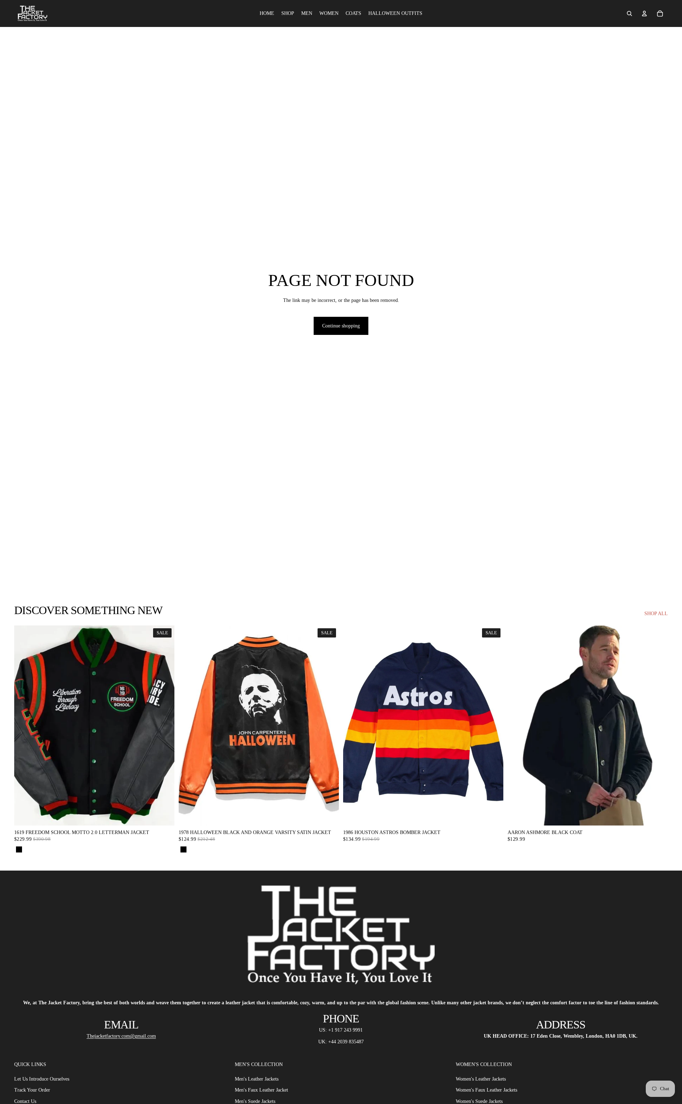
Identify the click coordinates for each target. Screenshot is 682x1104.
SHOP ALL (656, 613)
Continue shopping (341, 326)
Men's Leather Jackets (256, 1079)
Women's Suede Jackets (479, 1101)
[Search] (629, 13)
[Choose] (163, 814)
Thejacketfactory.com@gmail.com (121, 1036)
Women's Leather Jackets (481, 1079)
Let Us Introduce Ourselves (41, 1079)
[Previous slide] (518, 725)
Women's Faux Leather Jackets (486, 1090)
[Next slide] (657, 725)
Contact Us (25, 1101)
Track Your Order (32, 1090)
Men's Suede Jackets (255, 1101)
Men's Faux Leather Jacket (261, 1090)
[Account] (644, 13)
